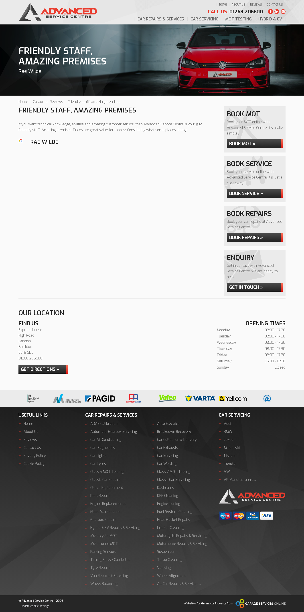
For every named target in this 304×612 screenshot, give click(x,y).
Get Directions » (40, 369)
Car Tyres (98, 464)
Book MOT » (242, 144)
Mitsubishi (232, 447)
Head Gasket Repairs (173, 520)
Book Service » (246, 194)
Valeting (164, 568)
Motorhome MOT (104, 544)
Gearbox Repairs (103, 520)
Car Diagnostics (102, 447)
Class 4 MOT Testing (107, 472)
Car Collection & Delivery (177, 439)
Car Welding (167, 464)
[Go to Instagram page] (283, 11)
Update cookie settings (35, 606)
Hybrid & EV (270, 19)
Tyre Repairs (100, 568)
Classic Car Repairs (105, 480)
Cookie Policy (34, 464)
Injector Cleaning (170, 528)
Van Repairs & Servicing (109, 576)
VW (227, 472)
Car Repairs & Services (161, 19)
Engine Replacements (108, 504)
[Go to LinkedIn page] (276, 11)
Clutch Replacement (106, 488)
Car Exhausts (167, 447)
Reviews (256, 4)
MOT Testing (238, 19)
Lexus (228, 439)
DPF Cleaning (167, 496)
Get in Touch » (246, 287)
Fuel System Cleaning (175, 512)
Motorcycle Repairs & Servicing (182, 536)
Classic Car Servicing (173, 480)
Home (223, 4)
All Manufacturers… (240, 480)
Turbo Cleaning (169, 560)
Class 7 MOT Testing (174, 472)
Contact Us (275, 4)
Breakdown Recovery (174, 431)
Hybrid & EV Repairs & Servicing (115, 528)
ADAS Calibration (104, 423)
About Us (238, 4)
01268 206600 (235, 11)
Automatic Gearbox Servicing (113, 431)
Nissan (229, 455)
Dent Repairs (100, 496)
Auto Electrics (168, 423)
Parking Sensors (103, 552)
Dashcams (165, 488)
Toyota (229, 464)
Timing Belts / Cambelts (110, 560)
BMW (228, 431)
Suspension (166, 552)
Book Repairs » (246, 238)
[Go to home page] (57, 12)
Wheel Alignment (171, 576)
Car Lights (98, 455)
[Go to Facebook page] (270, 11)
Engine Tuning (168, 504)
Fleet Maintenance (105, 512)
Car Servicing (205, 19)
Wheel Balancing (104, 584)
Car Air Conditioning (106, 439)
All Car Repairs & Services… (179, 584)
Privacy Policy (35, 455)
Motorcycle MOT (103, 536)
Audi (227, 423)
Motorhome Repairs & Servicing (182, 544)
